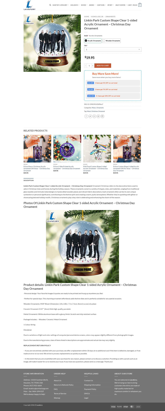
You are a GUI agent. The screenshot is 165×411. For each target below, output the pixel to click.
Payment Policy (90, 389)
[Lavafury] (35, 5)
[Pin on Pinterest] (98, 116)
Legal (86, 398)
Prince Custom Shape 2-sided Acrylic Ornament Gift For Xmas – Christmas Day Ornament (126, 168)
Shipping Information (92, 385)
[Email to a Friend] (94, 116)
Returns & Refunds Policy (63, 385)
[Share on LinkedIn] (102, 116)
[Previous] (23, 156)
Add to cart (103, 66)
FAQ (55, 389)
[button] (134, 5)
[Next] (140, 156)
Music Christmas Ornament (96, 111)
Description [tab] (29, 180)
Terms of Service (60, 393)
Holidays (74, 5)
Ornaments (110, 17)
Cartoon (100, 5)
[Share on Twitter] (90, 116)
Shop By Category (60, 5)
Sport (110, 5)
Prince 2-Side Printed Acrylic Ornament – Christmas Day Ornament (66, 167)
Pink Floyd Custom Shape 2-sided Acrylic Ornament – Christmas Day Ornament (95, 168)
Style (86, 36)
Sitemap (57, 398)
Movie (83, 5)
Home (86, 17)
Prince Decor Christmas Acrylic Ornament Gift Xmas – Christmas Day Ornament (37, 168)
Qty (85, 45)
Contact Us (88, 380)
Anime (91, 5)
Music (94, 108)
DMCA (87, 393)
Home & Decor (97, 17)
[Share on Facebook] (86, 116)
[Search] (50, 5)
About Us (57, 380)
